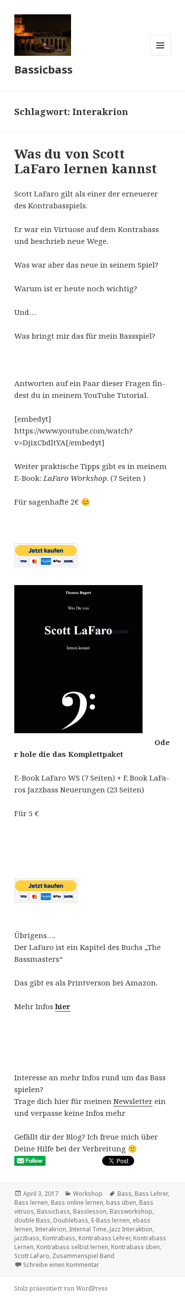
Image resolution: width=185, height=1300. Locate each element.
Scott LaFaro (31, 1256)
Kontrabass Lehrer (104, 1238)
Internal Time (88, 1229)
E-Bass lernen (110, 1220)
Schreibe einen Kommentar (61, 1265)
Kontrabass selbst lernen (72, 1247)
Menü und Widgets (160, 55)
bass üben (121, 1202)
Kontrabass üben (135, 1247)
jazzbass (26, 1238)
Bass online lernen (77, 1202)
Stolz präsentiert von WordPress (61, 1288)
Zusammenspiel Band (83, 1256)
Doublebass (70, 1220)
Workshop (88, 1193)
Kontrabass (58, 1238)
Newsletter (132, 1101)
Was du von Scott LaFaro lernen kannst (85, 161)
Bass (124, 1193)
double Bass (32, 1220)
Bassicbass (43, 69)
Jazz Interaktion (131, 1229)
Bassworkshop (131, 1211)
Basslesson (90, 1211)
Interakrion (50, 1229)
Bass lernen (31, 1202)
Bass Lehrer (151, 1193)
